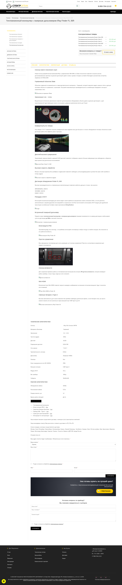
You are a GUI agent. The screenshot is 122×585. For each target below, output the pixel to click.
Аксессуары (66, 11)
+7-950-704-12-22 (97, 556)
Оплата (96, 1)
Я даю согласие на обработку (48, 464)
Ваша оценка (35, 442)
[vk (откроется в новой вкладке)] (104, 560)
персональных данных (56, 464)
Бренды (113, 11)
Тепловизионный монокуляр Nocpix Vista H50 (90, 43)
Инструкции (107, 1)
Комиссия (10, 73)
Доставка (101, 1)
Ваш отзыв (34, 447)
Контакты (113, 1)
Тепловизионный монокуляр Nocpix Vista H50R (91, 41)
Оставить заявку (108, 52)
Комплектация (55, 65)
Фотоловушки (11, 69)
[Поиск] (78, 6)
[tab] (34, 65)
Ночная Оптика (24, 11)
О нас (78, 1)
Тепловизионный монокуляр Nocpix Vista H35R (91, 39)
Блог (86, 1)
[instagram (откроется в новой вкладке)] (101, 560)
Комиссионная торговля (41, 561)
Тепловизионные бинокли (15, 34)
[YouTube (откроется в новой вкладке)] (98, 560)
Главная (8, 18)
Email (76, 467)
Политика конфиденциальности (102, 579)
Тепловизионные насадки (15, 42)
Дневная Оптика (37, 11)
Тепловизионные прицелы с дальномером (16, 39)
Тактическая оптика (52, 11)
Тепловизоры (10, 11)
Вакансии (91, 1)
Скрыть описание (36, 401)
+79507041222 (106, 491)
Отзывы (9, 567)
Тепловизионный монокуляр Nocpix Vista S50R (91, 45)
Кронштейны (11, 62)
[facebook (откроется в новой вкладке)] (106, 560)
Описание (34, 65)
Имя (32, 467)
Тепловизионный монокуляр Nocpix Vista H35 (90, 37)
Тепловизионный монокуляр (27, 18)
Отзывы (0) (72, 65)
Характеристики (44, 65)
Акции (82, 1)
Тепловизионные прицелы (15, 36)
